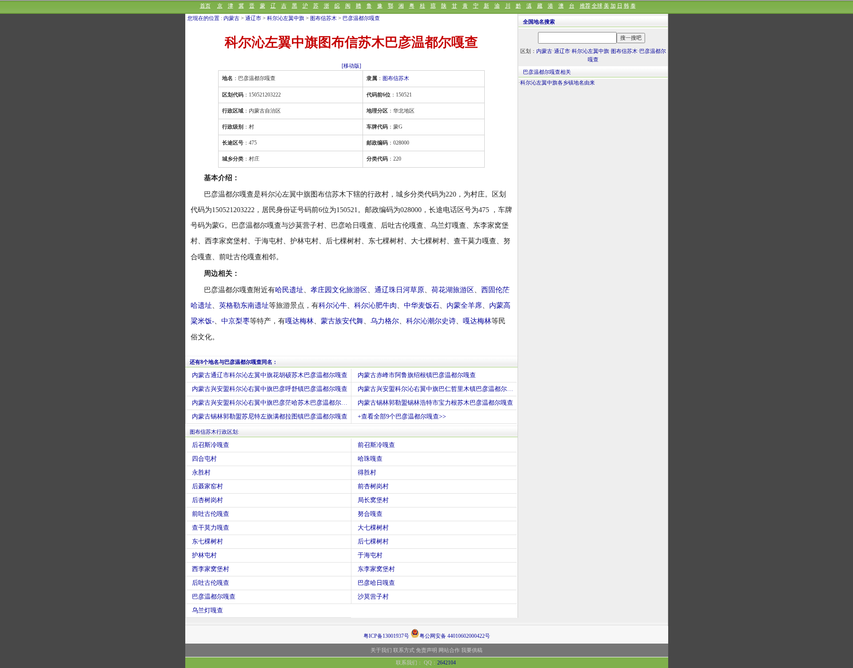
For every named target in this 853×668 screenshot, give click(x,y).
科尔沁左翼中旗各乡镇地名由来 (557, 83)
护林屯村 (204, 555)
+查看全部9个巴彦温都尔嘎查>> (402, 416)
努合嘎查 (370, 514)
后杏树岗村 (207, 500)
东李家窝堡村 (376, 569)
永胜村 (201, 472)
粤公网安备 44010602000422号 (454, 635)
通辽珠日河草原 (399, 290)
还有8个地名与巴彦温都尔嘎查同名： (234, 362)
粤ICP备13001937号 (386, 636)
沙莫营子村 (373, 596)
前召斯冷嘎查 (376, 445)
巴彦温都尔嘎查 (361, 18)
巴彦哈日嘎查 (376, 582)
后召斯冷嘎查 (210, 445)
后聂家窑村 (207, 486)
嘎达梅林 (299, 321)
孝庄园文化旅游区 (339, 290)
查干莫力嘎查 (210, 527)
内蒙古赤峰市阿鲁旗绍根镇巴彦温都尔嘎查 (417, 375)
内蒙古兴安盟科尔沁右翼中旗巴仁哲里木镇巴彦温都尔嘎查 (437, 389)
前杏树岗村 (373, 486)
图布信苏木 (323, 18)
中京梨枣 (235, 321)
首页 (205, 6)
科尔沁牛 (333, 305)
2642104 (446, 663)
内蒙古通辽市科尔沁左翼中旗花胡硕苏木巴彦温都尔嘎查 (269, 375)
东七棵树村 (207, 541)
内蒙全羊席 (464, 305)
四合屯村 (204, 458)
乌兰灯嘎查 (207, 610)
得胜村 (367, 472)
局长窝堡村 (373, 500)
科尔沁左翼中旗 (285, 18)
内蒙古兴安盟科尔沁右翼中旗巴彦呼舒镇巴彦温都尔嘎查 (269, 389)
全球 (597, 6)
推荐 (585, 6)
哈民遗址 (289, 290)
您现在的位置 (203, 18)
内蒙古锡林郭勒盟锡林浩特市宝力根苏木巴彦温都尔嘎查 (435, 402)
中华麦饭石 (421, 305)
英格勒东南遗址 (244, 305)
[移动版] (351, 66)
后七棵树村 (373, 541)
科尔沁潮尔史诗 (431, 321)
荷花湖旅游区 (452, 290)
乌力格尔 (385, 321)
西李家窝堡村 (210, 569)
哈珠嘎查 (370, 458)
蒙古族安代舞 (342, 321)
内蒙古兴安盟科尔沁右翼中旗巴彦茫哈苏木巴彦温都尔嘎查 (271, 402)
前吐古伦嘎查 (210, 514)
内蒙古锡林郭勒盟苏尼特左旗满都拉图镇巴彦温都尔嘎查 (269, 416)
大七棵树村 (373, 527)
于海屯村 (370, 555)
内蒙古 (231, 18)
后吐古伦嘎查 (210, 582)
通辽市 (253, 18)
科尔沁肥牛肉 (375, 305)
